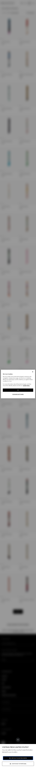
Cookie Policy (26, 385)
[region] (18, 384)
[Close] (18, 740)
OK (18, 390)
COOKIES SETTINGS (18, 394)
